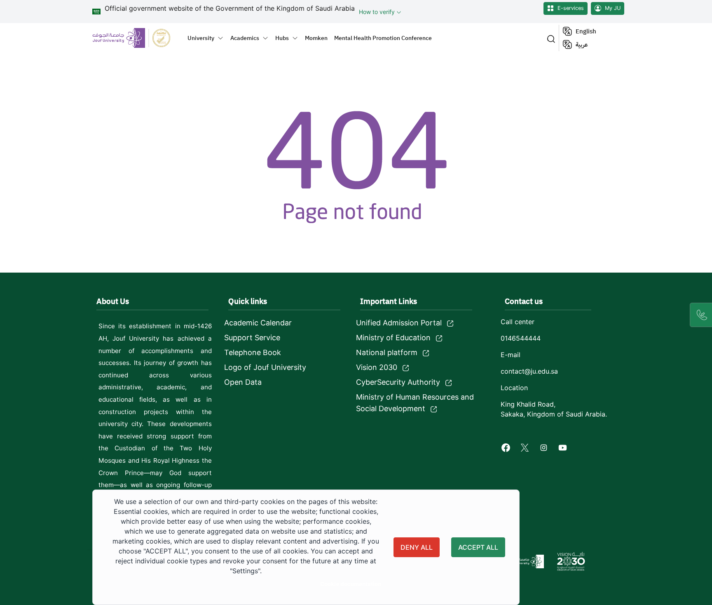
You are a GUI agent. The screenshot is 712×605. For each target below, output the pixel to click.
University (200, 37)
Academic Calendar (258, 322)
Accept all (478, 547)
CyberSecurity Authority (398, 382)
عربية (582, 44)
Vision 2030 (376, 367)
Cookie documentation (350, 584)
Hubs (282, 37)
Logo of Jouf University (265, 367)
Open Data (243, 382)
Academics (244, 37)
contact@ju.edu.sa (529, 371)
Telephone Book (252, 352)
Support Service (252, 337)
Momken (316, 37)
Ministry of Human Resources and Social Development (415, 403)
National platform (386, 352)
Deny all (416, 547)
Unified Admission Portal (399, 322)
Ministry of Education (393, 337)
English (586, 31)
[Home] (136, 37)
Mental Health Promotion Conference (383, 37)
